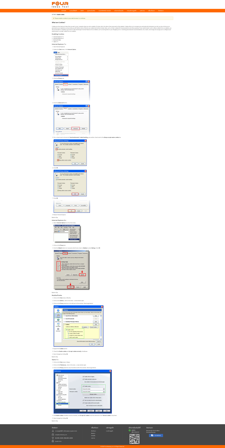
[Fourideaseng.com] (67, 4)
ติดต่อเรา (93, 433)
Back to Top (55, 217)
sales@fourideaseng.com (61, 434)
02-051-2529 (59, 438)
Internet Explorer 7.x (58, 36)
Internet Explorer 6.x (58, 38)
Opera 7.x (55, 41)
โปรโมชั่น (93, 435)
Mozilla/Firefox (57, 40)
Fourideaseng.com (109, 446)
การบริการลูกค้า (109, 431)
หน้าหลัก (54, 14)
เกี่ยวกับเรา (93, 431)
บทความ (93, 438)
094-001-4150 (68, 438)
